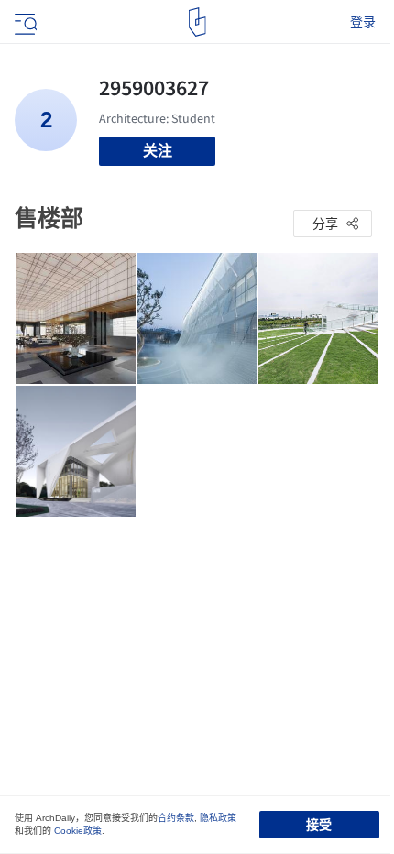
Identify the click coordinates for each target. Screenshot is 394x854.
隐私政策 (218, 818)
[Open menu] (24, 22)
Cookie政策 (78, 831)
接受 (319, 824)
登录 (363, 22)
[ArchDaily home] (197, 22)
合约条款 (176, 818)
